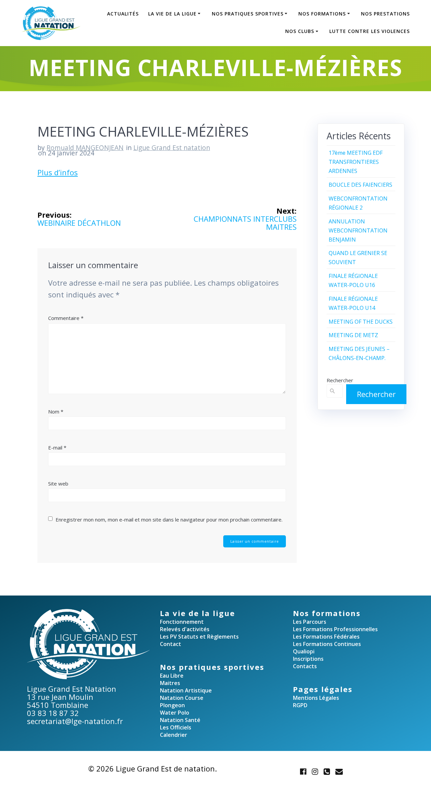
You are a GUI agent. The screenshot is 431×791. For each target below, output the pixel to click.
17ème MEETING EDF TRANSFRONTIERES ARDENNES (356, 162)
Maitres (170, 683)
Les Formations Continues (327, 644)
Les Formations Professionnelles (335, 629)
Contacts (305, 666)
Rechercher (340, 380)
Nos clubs (299, 31)
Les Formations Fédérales (326, 636)
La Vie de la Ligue (172, 13)
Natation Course (181, 698)
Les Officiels (175, 727)
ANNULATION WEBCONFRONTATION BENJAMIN (358, 230)
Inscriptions (308, 658)
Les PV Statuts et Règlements (199, 636)
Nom (55, 411)
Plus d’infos (57, 172)
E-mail (57, 447)
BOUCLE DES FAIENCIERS (360, 184)
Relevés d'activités (184, 629)
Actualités (123, 13)
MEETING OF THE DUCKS (361, 321)
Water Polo (174, 712)
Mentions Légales (316, 698)
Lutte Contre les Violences (369, 31)
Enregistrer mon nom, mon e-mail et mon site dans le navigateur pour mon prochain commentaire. (169, 519)
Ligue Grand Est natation (171, 147)
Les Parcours (309, 621)
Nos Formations (322, 13)
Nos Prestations (385, 13)
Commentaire (66, 318)
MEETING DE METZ (353, 335)
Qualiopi (303, 651)
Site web (58, 483)
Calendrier (173, 735)
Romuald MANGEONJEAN (85, 147)
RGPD (300, 705)
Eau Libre (172, 675)
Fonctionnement (182, 621)
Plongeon (172, 705)
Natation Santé (180, 720)
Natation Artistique (186, 690)
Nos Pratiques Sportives (248, 13)
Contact (170, 644)
